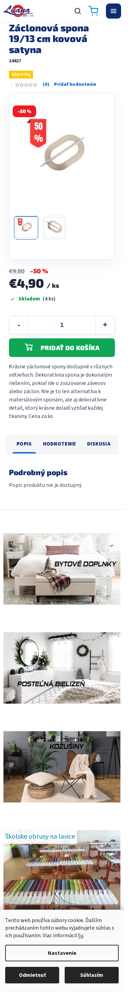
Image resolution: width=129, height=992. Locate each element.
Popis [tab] (24, 444)
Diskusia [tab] (98, 444)
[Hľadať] (77, 11)
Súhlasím (91, 975)
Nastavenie (62, 953)
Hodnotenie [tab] (59, 444)
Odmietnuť (32, 975)
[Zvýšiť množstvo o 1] (105, 325)
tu (80, 935)
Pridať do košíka (70, 347)
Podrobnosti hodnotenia (69, 84)
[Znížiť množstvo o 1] (19, 325)
